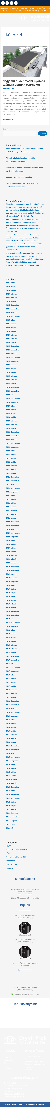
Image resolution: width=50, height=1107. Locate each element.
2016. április (11, 731)
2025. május (11, 328)
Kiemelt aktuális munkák (16, 857)
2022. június (11, 454)
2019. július (10, 585)
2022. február (11, 469)
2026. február (11, 298)
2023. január (11, 428)
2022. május (11, 458)
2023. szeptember (13, 398)
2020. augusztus (12, 537)
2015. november (12, 750)
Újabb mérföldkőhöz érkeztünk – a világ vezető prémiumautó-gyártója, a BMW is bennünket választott (22, 238)
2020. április (11, 552)
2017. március (11, 690)
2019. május (11, 593)
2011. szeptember (13, 821)
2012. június (11, 802)
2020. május (11, 548)
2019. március (11, 600)
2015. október (11, 753)
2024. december (12, 346)
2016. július (10, 720)
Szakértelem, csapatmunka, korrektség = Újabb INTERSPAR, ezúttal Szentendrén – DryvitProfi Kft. (23, 228)
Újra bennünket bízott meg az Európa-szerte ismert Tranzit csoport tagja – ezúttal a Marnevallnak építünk (24, 256)
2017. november (12, 660)
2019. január (11, 608)
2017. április (11, 686)
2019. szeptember (13, 578)
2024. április (11, 372)
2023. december (12, 387)
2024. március (11, 376)
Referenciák (8, 1060)
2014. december (12, 787)
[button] (9, 18)
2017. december (12, 656)
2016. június (11, 723)
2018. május (11, 637)
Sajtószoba (10, 861)
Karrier (6, 1066)
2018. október (11, 619)
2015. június (11, 768)
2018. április (11, 641)
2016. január (11, 742)
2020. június (11, 544)
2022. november (12, 436)
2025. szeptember (13, 316)
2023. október (11, 395)
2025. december (12, 305)
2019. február (11, 604)
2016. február (11, 738)
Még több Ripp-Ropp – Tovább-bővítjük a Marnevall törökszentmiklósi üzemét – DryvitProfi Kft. (25, 262)
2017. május (11, 682)
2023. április (11, 417)
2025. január (11, 342)
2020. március (11, 555)
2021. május (11, 503)
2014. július (10, 791)
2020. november (12, 525)
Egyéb (8, 846)
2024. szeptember (13, 357)
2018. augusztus (12, 626)
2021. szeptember (13, 488)
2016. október (11, 708)
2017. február (11, 694)
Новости (9, 868)
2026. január (11, 301)
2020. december (12, 522)
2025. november (12, 309)
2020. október (11, 529)
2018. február (11, 649)
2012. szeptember (13, 798)
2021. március (11, 511)
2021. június (11, 499)
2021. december (12, 477)
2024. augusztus (12, 361)
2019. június (11, 589)
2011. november (12, 817)
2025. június (11, 324)
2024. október (11, 354)
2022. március (11, 466)
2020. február (11, 559)
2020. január (11, 563)
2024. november (12, 350)
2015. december (12, 746)
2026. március (11, 294)
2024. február (11, 380)
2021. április (11, 507)
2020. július (10, 540)
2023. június (11, 410)
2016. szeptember (13, 712)
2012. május (11, 806)
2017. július (10, 675)
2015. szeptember (13, 757)
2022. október (11, 440)
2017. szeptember (13, 667)
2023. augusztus (12, 402)
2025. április (11, 331)
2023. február (11, 425)
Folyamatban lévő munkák (17, 849)
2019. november (12, 570)
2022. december (12, 432)
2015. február (11, 783)
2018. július (10, 630)
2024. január (11, 383)
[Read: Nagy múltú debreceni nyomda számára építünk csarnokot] (25, 61)
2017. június (11, 679)
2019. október (11, 574)
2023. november (12, 391)
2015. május (11, 772)
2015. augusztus (12, 761)
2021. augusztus (12, 492)
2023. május (11, 413)
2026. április (11, 290)
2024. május (11, 369)
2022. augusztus (12, 447)
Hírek (5, 88)
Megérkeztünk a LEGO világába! (19, 177)
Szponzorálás (11, 864)
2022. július (10, 451)
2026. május (11, 286)
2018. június (11, 634)
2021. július (10, 496)
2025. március (11, 335)
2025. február (11, 339)
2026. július (10, 283)
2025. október (11, 312)
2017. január (11, 697)
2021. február (11, 514)
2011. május (11, 828)
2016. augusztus (12, 716)
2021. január (11, 518)
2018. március (11, 645)
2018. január (11, 652)
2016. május (11, 727)
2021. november (12, 481)
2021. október (11, 484)
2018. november (12, 615)
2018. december (12, 611)
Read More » (8, 119)
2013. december (12, 794)
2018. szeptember (13, 623)
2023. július (10, 406)
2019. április (11, 596)
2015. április (11, 776)
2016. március (11, 735)
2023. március (11, 421)
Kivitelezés (7, 1057)
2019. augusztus (12, 582)
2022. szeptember (13, 443)
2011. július (10, 824)
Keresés (6, 129)
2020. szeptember (13, 533)
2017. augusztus (12, 671)
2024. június (11, 365)
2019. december (12, 567)
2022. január (11, 473)
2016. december (12, 701)
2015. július (10, 765)
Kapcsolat (7, 1069)
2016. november (12, 705)
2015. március (11, 779)
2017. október (11, 664)
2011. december (12, 813)
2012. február (11, 809)
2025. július (10, 320)
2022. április (11, 462)
